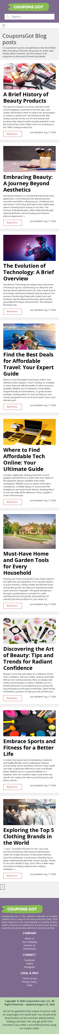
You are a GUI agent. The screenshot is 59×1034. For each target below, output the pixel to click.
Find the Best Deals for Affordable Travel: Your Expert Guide (28, 364)
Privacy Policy (29, 981)
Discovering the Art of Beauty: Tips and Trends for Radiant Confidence (28, 658)
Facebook (29, 960)
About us (29, 938)
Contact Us (29, 945)
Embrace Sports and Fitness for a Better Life (29, 747)
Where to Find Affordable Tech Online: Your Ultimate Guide (24, 459)
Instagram (29, 966)
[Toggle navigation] (4, 25)
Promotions (29, 948)
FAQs (29, 985)
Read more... (13, 133)
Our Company (29, 941)
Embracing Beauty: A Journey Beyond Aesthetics (28, 183)
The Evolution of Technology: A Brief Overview (28, 272)
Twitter (29, 963)
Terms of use (29, 978)
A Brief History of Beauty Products (26, 97)
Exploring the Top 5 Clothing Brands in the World (28, 836)
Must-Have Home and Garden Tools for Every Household (26, 563)
